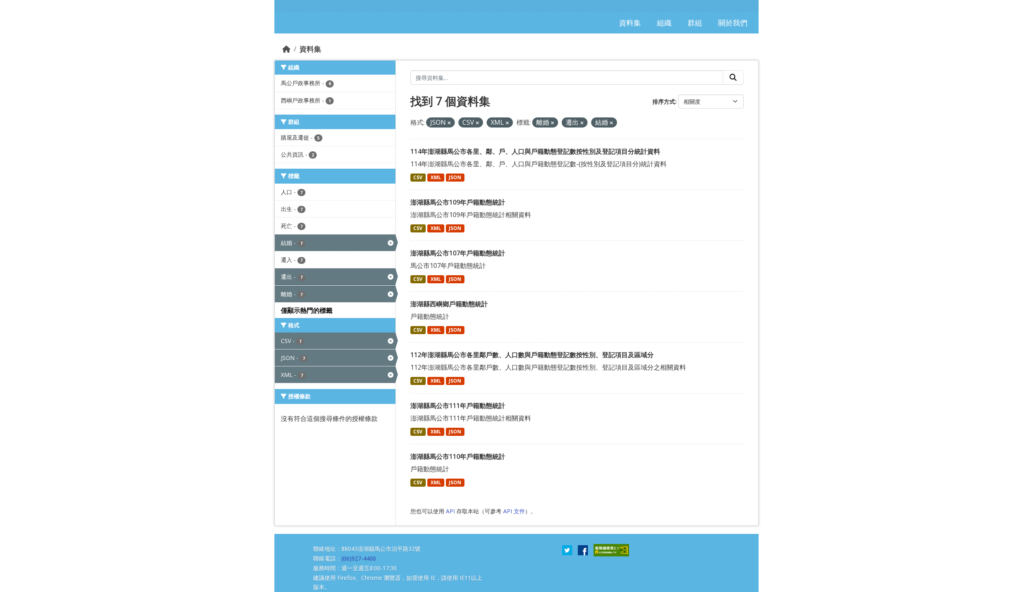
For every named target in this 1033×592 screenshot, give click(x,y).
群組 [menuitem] (695, 22)
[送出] (733, 77)
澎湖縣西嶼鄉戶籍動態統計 (449, 303)
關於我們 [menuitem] (732, 22)
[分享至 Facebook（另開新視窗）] (583, 549)
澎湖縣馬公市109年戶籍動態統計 (457, 202)
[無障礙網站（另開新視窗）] (611, 549)
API (450, 511)
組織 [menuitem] (664, 22)
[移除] (449, 123)
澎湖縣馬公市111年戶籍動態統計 (457, 405)
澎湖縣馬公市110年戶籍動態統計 (457, 456)
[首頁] (286, 49)
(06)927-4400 (358, 558)
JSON (455, 177)
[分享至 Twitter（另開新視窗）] (567, 549)
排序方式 (663, 101)
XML (436, 177)
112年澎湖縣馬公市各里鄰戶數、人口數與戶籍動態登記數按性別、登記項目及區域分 (532, 354)
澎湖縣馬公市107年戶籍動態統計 (457, 253)
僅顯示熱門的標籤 (306, 310)
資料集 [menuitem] (630, 22)
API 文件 (514, 511)
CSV (417, 177)
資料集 (310, 49)
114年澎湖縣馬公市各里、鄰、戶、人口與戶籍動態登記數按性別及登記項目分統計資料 (535, 151)
